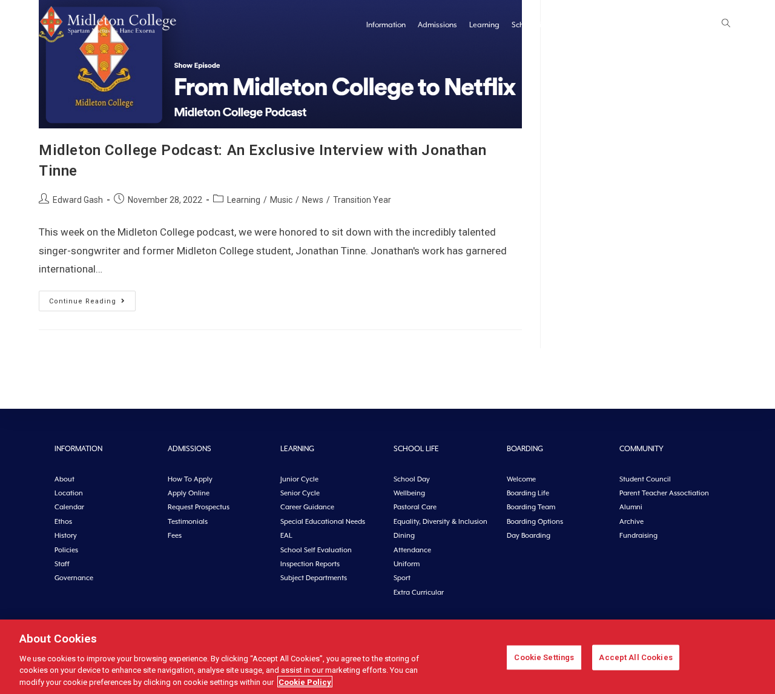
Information (386, 25)
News (700, 25)
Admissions (437, 25)
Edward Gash (78, 200)
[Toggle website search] (726, 24)
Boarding (576, 25)
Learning (484, 25)
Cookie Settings (544, 657)
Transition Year (362, 200)
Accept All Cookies (635, 657)
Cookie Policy (305, 681)
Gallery (667, 25)
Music (281, 200)
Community (623, 25)
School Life (530, 25)
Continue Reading (92, 298)
